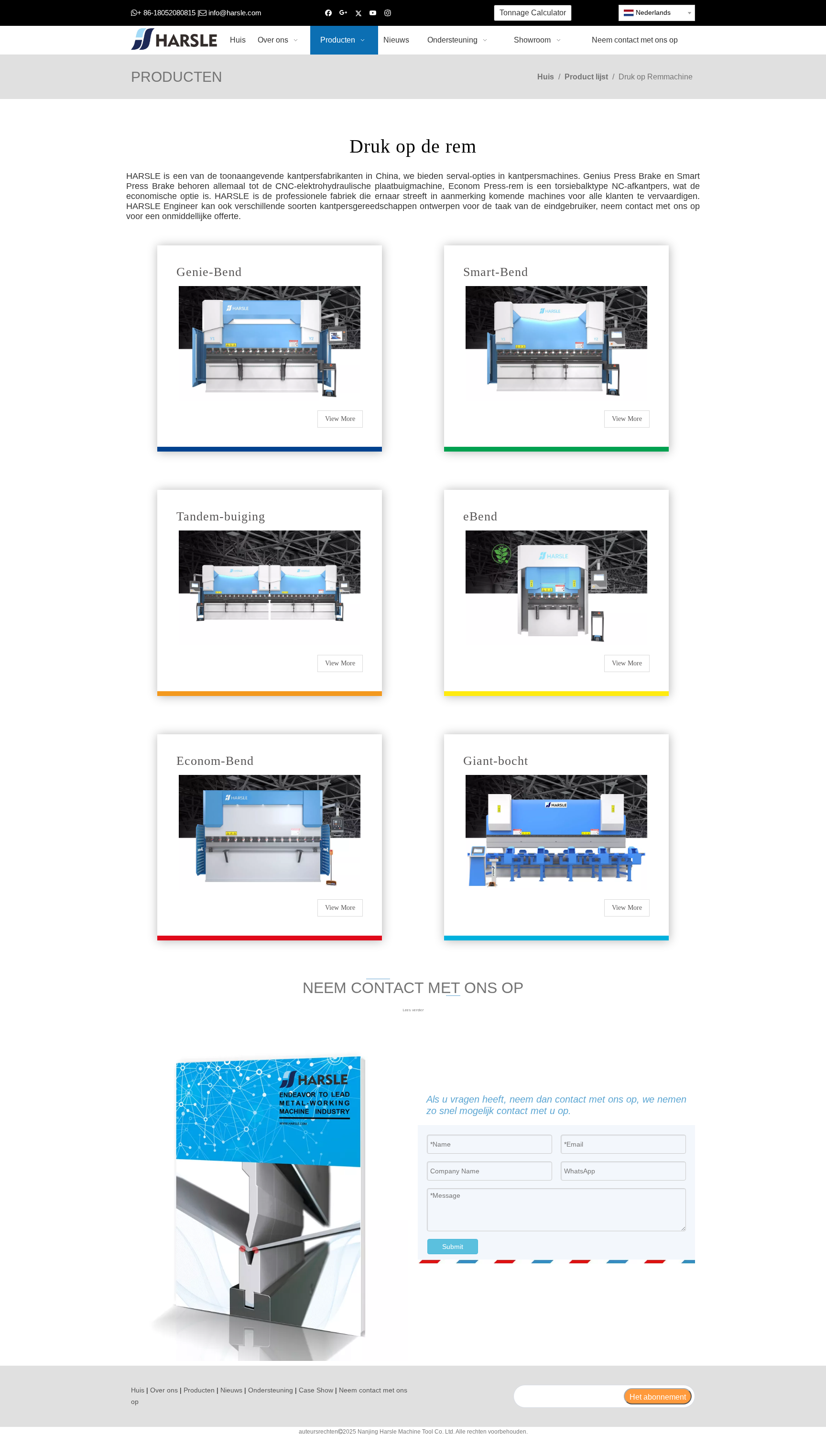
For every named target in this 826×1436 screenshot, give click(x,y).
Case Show (316, 1390)
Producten (199, 1390)
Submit (452, 1246)
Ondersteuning (270, 1390)
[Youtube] (373, 13)
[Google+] (343, 13)
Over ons (164, 1390)
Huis (137, 1390)
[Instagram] (388, 13)
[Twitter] (358, 13)
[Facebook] (329, 13)
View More (340, 418)
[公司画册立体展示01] (269, 1200)
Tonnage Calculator (533, 13)
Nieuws (231, 1390)
